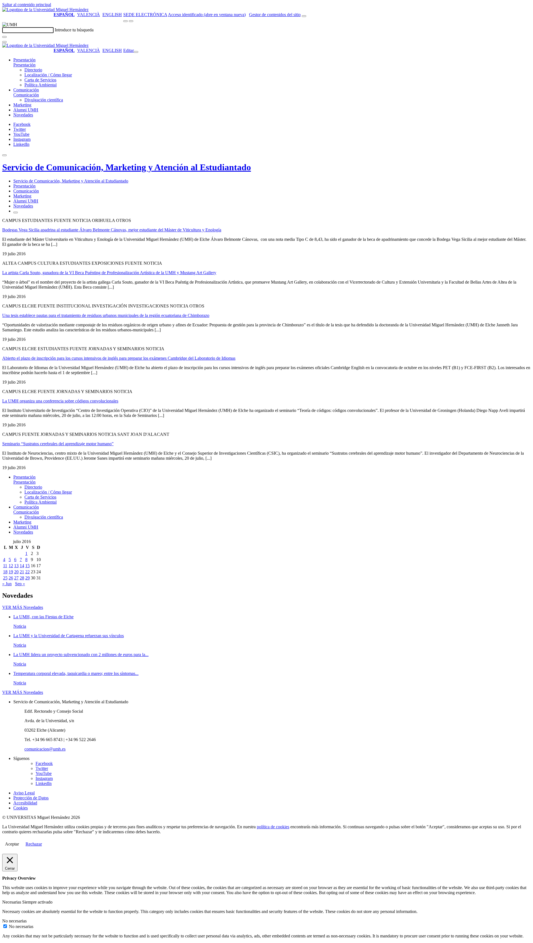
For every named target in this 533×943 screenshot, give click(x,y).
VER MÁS (22, 607)
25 (5, 578)
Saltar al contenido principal (26, 4)
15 (27, 565)
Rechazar (34, 844)
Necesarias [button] (12, 902)
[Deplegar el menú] (15, 212)
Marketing (22, 104)
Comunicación (26, 89)
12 (11, 565)
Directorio (33, 69)
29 (27, 578)
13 (16, 565)
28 (22, 578)
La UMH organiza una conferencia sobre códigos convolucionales (60, 401)
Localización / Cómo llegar (48, 74)
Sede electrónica (145, 14)
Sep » (20, 583)
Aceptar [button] (12, 844)
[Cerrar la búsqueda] (4, 42)
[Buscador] (304, 16)
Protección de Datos (31, 798)
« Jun (7, 583)
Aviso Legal (24, 793)
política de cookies (273, 826)
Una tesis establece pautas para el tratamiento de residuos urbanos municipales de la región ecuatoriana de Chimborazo (105, 315)
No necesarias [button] (14, 921)
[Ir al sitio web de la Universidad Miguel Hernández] (45, 9)
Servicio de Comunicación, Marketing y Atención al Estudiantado (126, 167)
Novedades (23, 114)
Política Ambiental (40, 84)
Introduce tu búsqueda (74, 29)
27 (16, 578)
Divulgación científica (43, 99)
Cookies (20, 808)
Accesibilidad (25, 803)
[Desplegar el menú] (131, 21)
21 (22, 571)
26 (11, 578)
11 (5, 565)
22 (27, 571)
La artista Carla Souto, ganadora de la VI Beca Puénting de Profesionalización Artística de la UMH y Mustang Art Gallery (109, 272)
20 (16, 571)
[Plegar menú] (136, 52)
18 (5, 571)
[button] (24, 64)
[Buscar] (4, 37)
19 (11, 571)
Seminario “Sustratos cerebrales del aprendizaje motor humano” (58, 443)
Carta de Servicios (40, 79)
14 (22, 565)
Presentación (24, 59)
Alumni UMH (25, 109)
